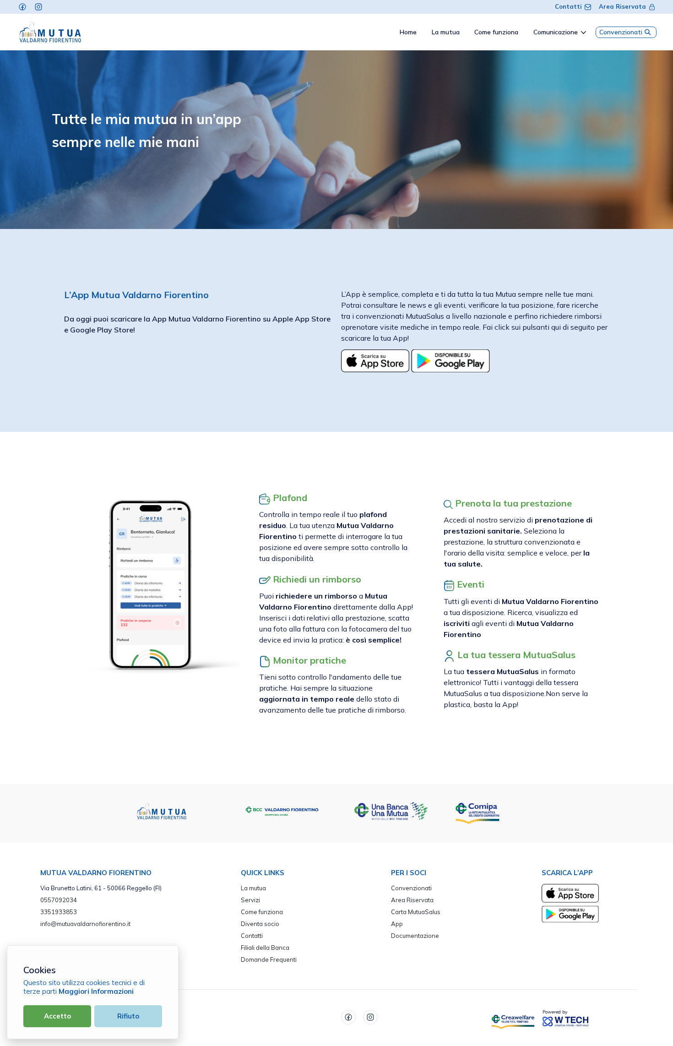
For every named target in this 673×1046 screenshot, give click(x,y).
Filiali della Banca (265, 947)
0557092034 (58, 900)
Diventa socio (260, 923)
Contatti (568, 6)
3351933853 (58, 911)
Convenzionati (620, 32)
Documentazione (415, 935)
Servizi (250, 900)
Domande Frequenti (269, 959)
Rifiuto (128, 1016)
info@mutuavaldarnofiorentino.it (85, 923)
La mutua (253, 888)
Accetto (57, 1016)
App (397, 923)
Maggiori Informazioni (96, 991)
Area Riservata (622, 6)
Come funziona (262, 911)
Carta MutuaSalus (415, 911)
